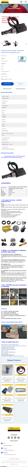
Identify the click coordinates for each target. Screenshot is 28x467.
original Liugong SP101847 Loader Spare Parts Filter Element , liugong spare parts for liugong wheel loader (7, 398)
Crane (2, 216)
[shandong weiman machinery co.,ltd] (5, 2)
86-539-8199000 (8, 445)
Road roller (3, 215)
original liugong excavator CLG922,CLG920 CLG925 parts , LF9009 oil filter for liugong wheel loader (20, 398)
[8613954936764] (12, 438)
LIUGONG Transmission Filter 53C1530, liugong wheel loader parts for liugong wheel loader (7, 378)
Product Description (20, 88)
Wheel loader (4, 214)
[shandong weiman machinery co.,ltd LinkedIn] (8, 438)
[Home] (14, 430)
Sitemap (17, 458)
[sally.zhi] (18, 438)
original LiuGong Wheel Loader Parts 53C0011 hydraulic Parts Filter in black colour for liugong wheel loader (7, 418)
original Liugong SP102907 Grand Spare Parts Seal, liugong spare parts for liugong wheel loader (20, 378)
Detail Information (7, 88)
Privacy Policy (12, 458)
